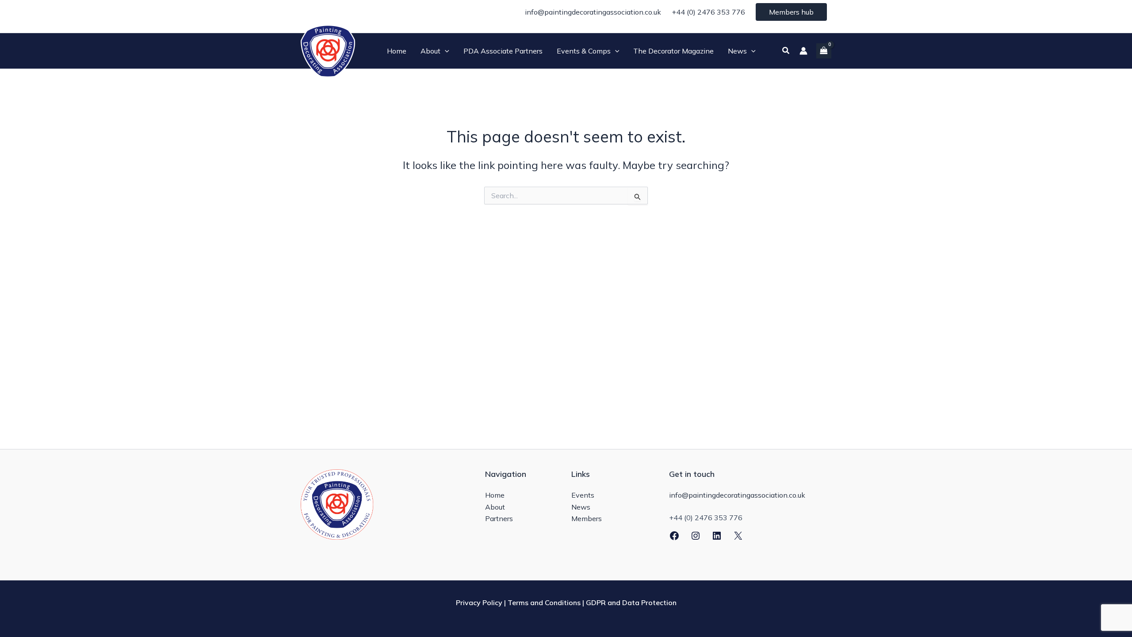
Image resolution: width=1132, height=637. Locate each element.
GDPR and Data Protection (631, 602)
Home (495, 495)
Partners (499, 518)
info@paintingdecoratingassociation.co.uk (593, 12)
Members (586, 518)
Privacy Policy (479, 602)
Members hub (791, 12)
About (495, 507)
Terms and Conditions (544, 602)
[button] (444, 51)
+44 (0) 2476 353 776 (708, 12)
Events (582, 495)
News (580, 507)
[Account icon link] (803, 51)
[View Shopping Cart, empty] (823, 50)
